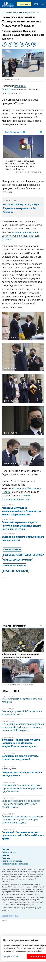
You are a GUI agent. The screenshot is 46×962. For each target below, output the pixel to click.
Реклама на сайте (10, 852)
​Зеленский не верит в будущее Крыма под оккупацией (23, 538)
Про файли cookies (11, 956)
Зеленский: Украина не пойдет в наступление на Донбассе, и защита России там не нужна (21, 525)
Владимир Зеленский (15, 570)
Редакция (6, 858)
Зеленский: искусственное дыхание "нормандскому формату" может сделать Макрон (21, 804)
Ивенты (5, 855)
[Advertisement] (23, 597)
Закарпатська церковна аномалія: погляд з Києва (22, 773)
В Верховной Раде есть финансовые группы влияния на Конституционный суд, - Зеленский (22, 788)
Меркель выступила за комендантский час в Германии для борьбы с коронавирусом (21, 511)
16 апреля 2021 (28, 12)
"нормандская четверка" (17, 560)
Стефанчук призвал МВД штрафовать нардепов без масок (22, 713)
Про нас (5, 849)
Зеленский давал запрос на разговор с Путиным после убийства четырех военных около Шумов (22, 819)
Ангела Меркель (12, 549)
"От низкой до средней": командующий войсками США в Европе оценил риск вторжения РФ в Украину (23, 727)
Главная (5, 12)
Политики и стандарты (12, 861)
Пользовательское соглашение (16, 863)
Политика (15, 12)
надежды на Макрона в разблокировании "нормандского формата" (20, 235)
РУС (36, 4)
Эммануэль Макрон (14, 565)
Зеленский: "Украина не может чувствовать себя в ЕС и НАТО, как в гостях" (23, 835)
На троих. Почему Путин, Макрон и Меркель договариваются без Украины (22, 208)
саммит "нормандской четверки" (16, 497)
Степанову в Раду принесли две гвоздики (22, 700)
